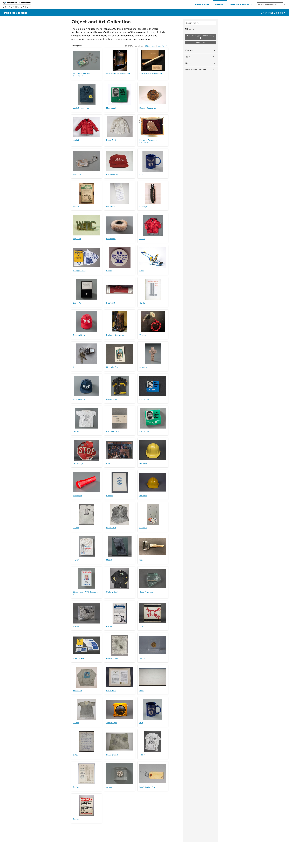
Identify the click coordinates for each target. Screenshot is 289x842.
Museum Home (202, 5)
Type (187, 57)
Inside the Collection (15, 12)
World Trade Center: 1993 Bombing (200, 36)
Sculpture (143, 367)
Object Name (150, 46)
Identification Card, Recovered (81, 74)
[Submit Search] (285, 4)
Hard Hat (143, 463)
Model (109, 560)
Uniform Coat (112, 592)
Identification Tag (147, 787)
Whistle (142, 335)
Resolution (111, 691)
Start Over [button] (200, 43)
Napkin (76, 626)
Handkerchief (112, 658)
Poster (76, 206)
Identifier (161, 46)
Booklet (109, 496)
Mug (141, 174)
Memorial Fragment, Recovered (148, 141)
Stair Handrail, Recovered (150, 73)
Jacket (76, 140)
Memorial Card (112, 367)
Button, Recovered (147, 108)
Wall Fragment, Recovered (118, 73)
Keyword (189, 50)
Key (141, 560)
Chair (141, 271)
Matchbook (111, 108)
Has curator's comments (196, 70)
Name (188, 63)
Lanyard (143, 528)
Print (108, 463)
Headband (110, 239)
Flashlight (143, 206)
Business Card (112, 431)
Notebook (110, 206)
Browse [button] (218, 5)
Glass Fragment (146, 592)
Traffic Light (111, 723)
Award (142, 658)
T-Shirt (76, 431)
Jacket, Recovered (81, 108)
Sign (141, 626)
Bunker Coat (111, 399)
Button (109, 271)
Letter (75, 755)
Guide (142, 303)
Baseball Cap (112, 174)
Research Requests (241, 5)
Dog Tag (77, 174)
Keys (75, 367)
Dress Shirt (111, 140)
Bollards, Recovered (115, 335)
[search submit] (213, 23)
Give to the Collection (273, 12)
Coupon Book (79, 271)
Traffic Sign (78, 463)
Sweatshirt (77, 691)
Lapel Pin (77, 239)
